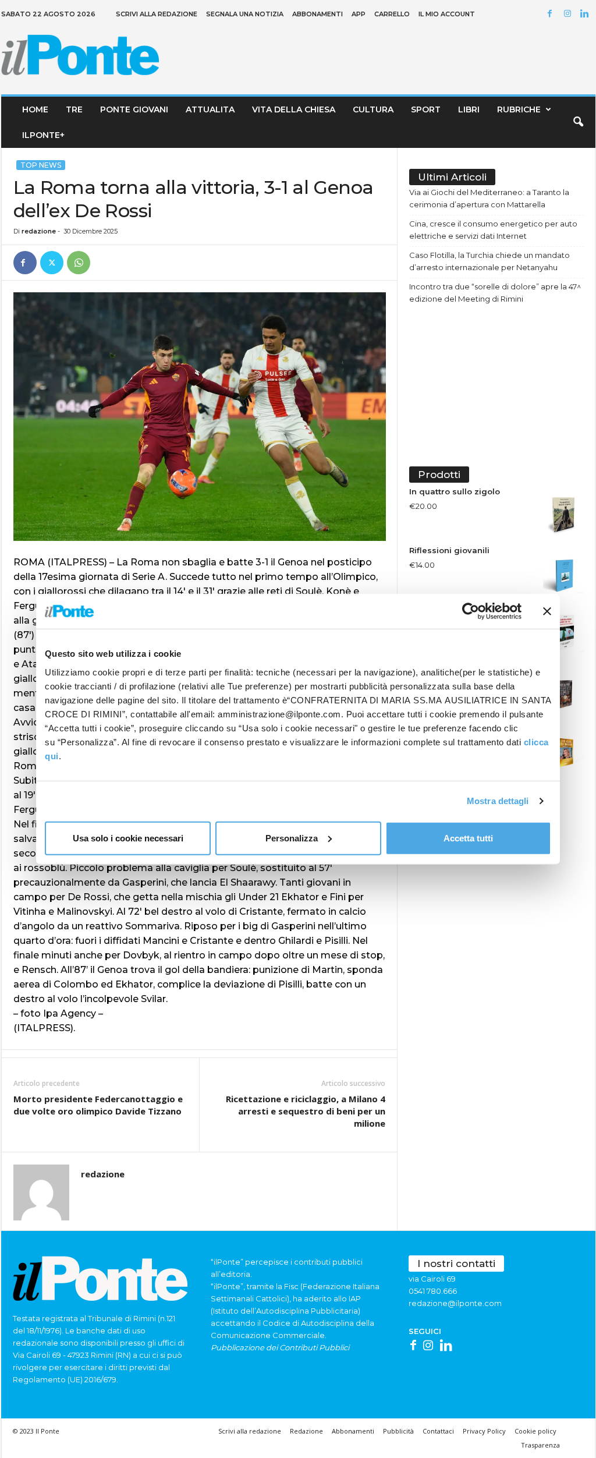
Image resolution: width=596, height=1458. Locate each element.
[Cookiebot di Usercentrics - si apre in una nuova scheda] (471, 611)
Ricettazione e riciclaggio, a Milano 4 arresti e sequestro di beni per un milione (305, 1111)
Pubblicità (398, 1431)
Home (35, 109)
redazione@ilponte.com (455, 1303)
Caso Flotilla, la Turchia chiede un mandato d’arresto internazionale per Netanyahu (489, 261)
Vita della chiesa (293, 109)
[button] (578, 122)
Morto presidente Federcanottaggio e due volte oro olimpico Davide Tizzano (98, 1105)
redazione (39, 231)
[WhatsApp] (78, 262)
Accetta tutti (468, 838)
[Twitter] (51, 262)
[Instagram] (569, 14)
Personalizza (291, 838)
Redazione (306, 1431)
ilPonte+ (43, 135)
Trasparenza (540, 1445)
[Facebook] (552, 14)
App (359, 14)
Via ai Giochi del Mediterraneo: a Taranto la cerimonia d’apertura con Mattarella (489, 198)
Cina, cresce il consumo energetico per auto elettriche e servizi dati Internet (493, 229)
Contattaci (438, 1431)
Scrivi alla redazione (156, 14)
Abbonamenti (317, 14)
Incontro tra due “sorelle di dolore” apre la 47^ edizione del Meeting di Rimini (495, 292)
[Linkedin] (587, 14)
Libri (469, 109)
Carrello (392, 14)
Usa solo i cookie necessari (128, 838)
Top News (40, 165)
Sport (426, 109)
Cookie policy (535, 1431)
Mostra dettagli (498, 801)
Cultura (373, 109)
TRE (74, 109)
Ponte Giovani (134, 109)
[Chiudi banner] (547, 611)
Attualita (210, 109)
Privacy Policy (484, 1431)
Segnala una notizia (244, 14)
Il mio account (446, 14)
